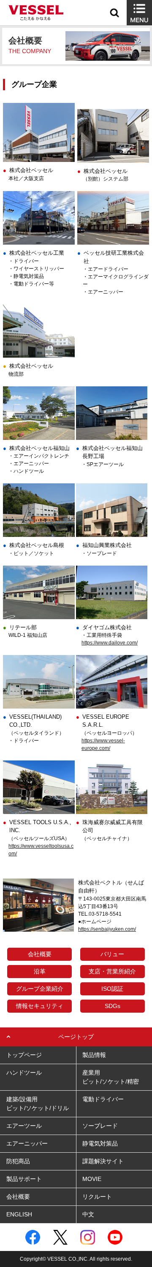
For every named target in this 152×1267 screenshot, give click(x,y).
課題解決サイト (103, 1161)
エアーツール (24, 1125)
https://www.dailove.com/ (109, 643)
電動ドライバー (103, 1099)
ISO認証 (112, 988)
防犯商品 (18, 1161)
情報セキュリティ (39, 1006)
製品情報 (94, 1054)
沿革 (40, 971)
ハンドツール (24, 1072)
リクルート (97, 1196)
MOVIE (91, 1178)
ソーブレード (100, 1125)
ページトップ (76, 1036)
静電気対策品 (100, 1143)
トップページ (24, 1054)
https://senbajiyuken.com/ (107, 929)
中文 (88, 1214)
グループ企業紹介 (39, 988)
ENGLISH (19, 1214)
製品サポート (24, 1178)
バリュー (112, 954)
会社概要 (40, 954)
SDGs (112, 1006)
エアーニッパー (27, 1143)
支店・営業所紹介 (112, 971)
